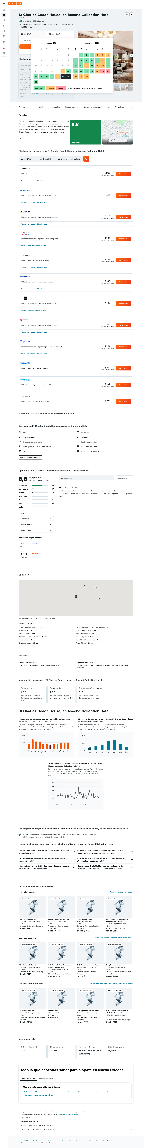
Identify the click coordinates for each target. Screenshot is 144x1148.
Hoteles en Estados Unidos (70, 1141)
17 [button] (36, 71)
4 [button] (41, 60)
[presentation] (50, 721)
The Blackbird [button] (53, 1011)
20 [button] (52, 71)
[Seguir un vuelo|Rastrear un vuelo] (4, 31)
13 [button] (52, 66)
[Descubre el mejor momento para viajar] (4, 35)
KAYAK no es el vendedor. (31, 1121)
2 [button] (68, 55)
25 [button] (41, 76)
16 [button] (68, 66)
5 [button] (46, 60)
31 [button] (36, 82)
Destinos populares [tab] (46, 1078)
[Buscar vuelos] (4, 10)
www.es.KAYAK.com (25, 1141)
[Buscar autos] (4, 20)
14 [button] (57, 66)
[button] (3, 3)
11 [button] (41, 66)
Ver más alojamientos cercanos (121, 892)
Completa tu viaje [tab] (28, 1078)
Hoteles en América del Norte (50, 1141)
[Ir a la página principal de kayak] (15, 3)
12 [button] (47, 66)
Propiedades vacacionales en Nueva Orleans (39, 1095)
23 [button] (68, 71)
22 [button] (63, 71)
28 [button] (57, 76)
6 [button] (52, 60)
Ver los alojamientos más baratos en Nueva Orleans (114, 938)
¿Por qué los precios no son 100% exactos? (38, 1129)
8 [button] (62, 60)
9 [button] (68, 60)
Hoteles (35, 1141)
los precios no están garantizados (69, 1114)
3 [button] (35, 60)
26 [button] (47, 76)
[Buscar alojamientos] (4, 15)
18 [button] (41, 71)
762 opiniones (38, 21)
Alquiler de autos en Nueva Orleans (71, 1092)
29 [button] (63, 76)
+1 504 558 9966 (25, 27)
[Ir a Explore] (4, 26)
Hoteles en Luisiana (87, 1141)
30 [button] (68, 76)
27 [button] (52, 76)
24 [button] (36, 76)
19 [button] (47, 71)
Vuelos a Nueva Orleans (32, 1092)
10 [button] (36, 66)
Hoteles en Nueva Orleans (103, 1092)
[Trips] (4, 42)
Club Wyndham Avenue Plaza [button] (59, 919)
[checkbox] (30, 545)
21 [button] (57, 71)
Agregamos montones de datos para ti (36, 1125)
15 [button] (63, 66)
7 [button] (57, 60)
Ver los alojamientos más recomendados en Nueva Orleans (111, 983)
